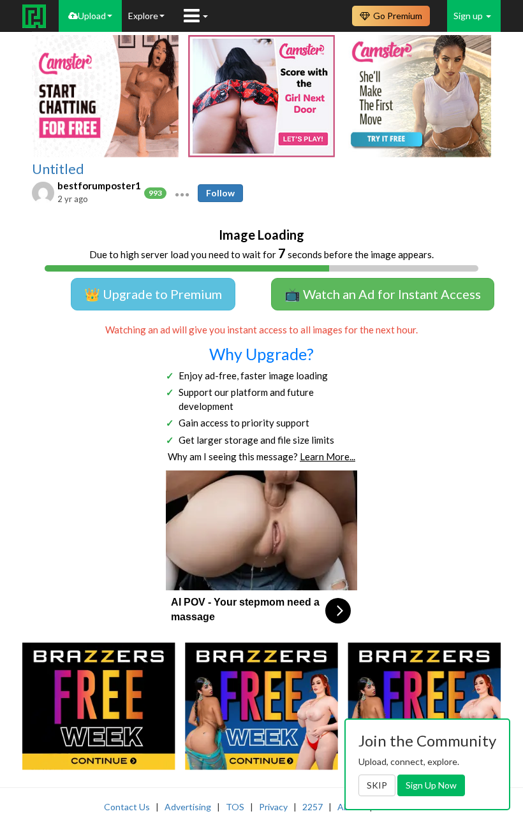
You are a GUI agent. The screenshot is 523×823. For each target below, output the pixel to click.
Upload (92, 15)
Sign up (469, 15)
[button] (182, 193)
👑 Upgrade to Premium (153, 294)
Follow (220, 192)
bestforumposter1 (99, 185)
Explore (143, 15)
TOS (235, 806)
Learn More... (327, 456)
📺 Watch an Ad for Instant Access (382, 294)
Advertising (188, 806)
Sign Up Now (431, 785)
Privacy (273, 806)
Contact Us (127, 806)
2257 (312, 806)
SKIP (377, 785)
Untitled (58, 169)
